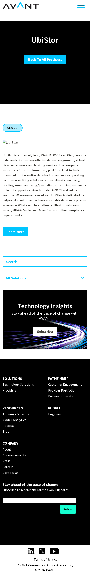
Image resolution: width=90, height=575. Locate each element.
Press (6, 461)
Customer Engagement (65, 384)
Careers (8, 467)
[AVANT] (21, 5)
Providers (9, 390)
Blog (6, 431)
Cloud (12, 128)
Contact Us (10, 472)
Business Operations (63, 396)
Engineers (55, 414)
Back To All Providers (45, 59)
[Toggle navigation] (81, 5)
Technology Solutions (18, 384)
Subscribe (45, 331)
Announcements (14, 455)
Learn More (15, 231)
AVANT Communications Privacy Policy (45, 565)
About (7, 449)
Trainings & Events (16, 414)
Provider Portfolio (61, 390)
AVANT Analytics (14, 420)
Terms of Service (45, 559)
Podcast (8, 426)
